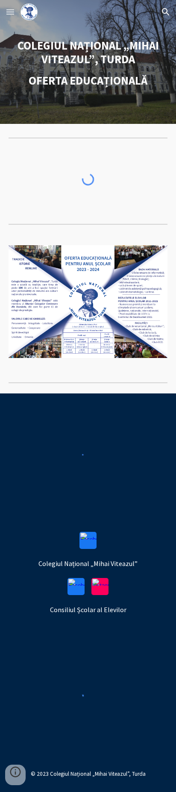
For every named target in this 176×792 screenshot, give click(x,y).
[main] (88, 62)
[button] (10, 11)
